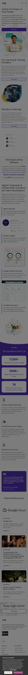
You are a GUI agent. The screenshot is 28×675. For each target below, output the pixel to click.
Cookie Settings (8, 672)
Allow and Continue (18, 672)
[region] (14, 665)
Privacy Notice (13, 670)
